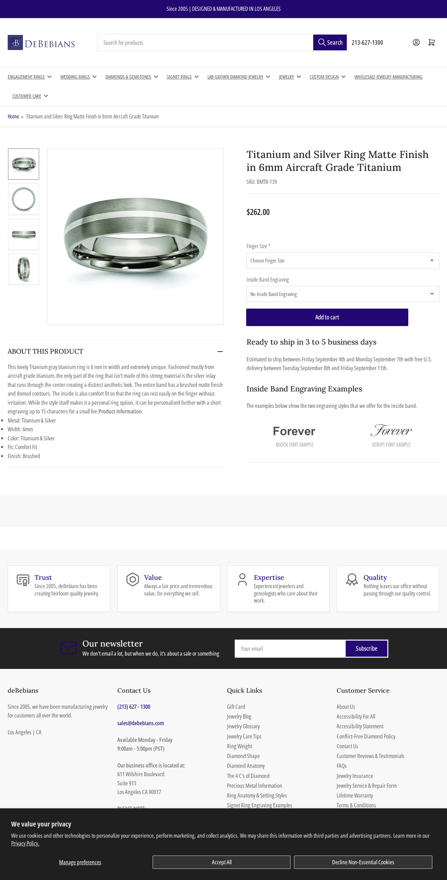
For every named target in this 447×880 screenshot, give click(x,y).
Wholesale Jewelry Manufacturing (388, 76)
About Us (346, 706)
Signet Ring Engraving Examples (259, 805)
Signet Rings (179, 76)
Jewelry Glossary (243, 726)
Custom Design (324, 76)
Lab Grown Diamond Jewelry (235, 76)
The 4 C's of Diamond (248, 776)
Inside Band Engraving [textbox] (268, 279)
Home (13, 116)
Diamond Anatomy (246, 766)
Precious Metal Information (254, 785)
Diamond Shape (243, 756)
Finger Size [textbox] (258, 246)
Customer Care (26, 96)
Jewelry (286, 76)
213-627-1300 (367, 42)
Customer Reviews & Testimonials (370, 756)
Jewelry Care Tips (244, 736)
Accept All (222, 862)
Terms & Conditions (356, 805)
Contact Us (347, 746)
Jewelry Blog (239, 716)
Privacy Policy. (25, 843)
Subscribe (367, 648)
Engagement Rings (26, 76)
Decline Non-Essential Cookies (363, 862)
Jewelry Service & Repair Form (367, 785)
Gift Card (236, 706)
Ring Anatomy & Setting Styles (257, 795)
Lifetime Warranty (355, 795)
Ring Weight (239, 746)
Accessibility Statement (360, 726)
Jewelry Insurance (355, 776)
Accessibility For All (356, 716)
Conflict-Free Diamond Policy (366, 736)
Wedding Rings (75, 76)
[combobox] (222, 43)
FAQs (342, 766)
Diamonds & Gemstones (128, 76)
